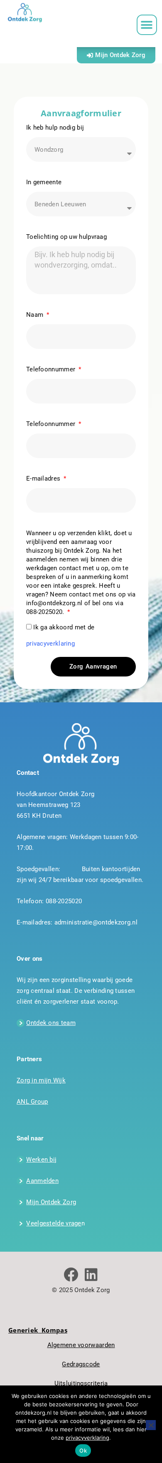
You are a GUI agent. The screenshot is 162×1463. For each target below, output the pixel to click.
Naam (35, 314)
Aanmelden (42, 1181)
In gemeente (43, 182)
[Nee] (151, 1425)
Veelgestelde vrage (53, 1223)
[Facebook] (71, 1274)
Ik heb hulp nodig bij (55, 127)
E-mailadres (44, 478)
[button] (147, 25)
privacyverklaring (50, 643)
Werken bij (41, 1159)
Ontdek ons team (51, 1023)
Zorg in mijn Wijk (41, 1080)
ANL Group (32, 1101)
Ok (83, 1450)
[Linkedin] (91, 1274)
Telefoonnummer (51, 369)
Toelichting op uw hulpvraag (66, 236)
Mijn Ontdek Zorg (51, 1202)
